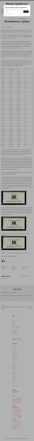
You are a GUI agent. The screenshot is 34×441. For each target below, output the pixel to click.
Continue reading (7, 14)
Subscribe (26, 11)
